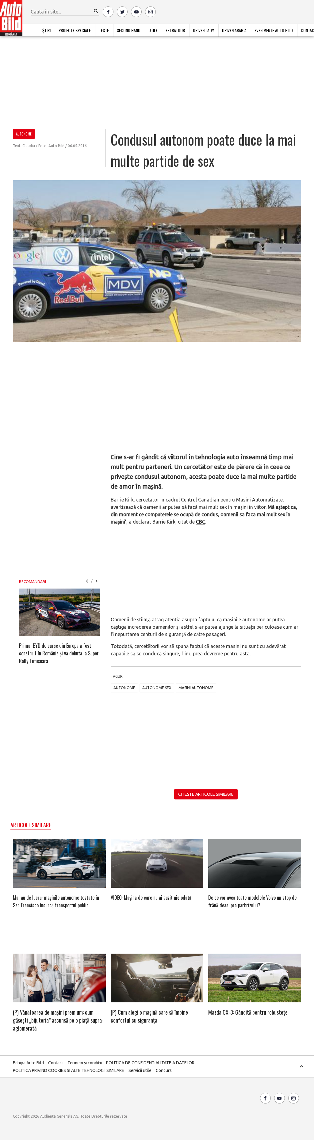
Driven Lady (203, 30)
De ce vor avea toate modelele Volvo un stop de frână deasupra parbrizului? (252, 901)
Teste (104, 30)
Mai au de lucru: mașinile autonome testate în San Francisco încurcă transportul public (56, 901)
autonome (124, 688)
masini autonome (195, 688)
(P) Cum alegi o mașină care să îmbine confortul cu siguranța (149, 1016)
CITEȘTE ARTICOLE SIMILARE (206, 794)
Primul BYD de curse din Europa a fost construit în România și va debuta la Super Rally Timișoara (59, 653)
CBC (200, 521)
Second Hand (128, 30)
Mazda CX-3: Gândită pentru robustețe (248, 1012)
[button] (96, 11)
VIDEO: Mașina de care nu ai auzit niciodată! (152, 897)
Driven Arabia (234, 30)
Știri (46, 30)
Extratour (175, 30)
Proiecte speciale (75, 30)
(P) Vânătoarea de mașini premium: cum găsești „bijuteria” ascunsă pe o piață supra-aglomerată (58, 1020)
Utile (153, 30)
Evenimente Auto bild (274, 30)
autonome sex (156, 688)
